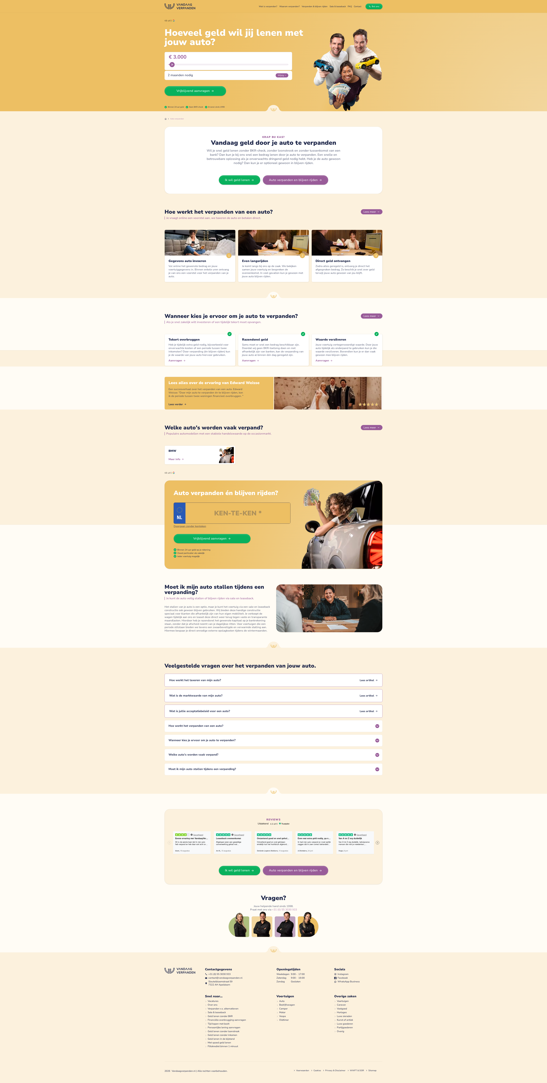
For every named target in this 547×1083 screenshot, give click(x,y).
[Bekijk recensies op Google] (170, 20)
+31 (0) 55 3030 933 (284, 909)
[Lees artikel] (273, 680)
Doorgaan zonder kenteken (190, 526)
